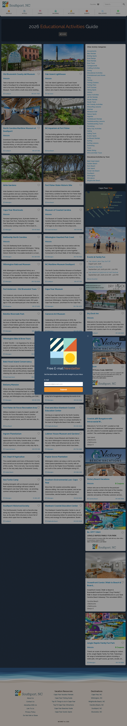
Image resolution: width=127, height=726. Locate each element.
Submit (63, 389)
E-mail (46, 380)
